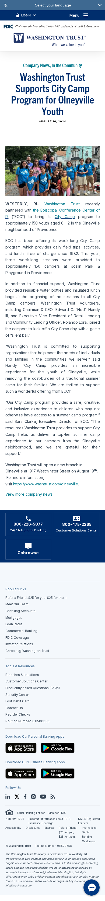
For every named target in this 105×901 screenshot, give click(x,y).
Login (26, 15)
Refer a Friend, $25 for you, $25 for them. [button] (36, 598)
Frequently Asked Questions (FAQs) (32, 688)
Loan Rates (14, 624)
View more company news (28, 494)
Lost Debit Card (17, 701)
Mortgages (13, 618)
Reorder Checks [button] (17, 714)
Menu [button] (74, 15)
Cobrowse (28, 552)
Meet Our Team (17, 604)
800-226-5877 (28, 524)
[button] (21, 748)
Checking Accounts (20, 611)
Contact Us (14, 708)
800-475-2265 (77, 524)
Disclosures (33, 827)
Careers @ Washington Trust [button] (27, 651)
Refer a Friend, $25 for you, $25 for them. (68, 832)
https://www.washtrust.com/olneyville (45, 484)
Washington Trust (62, 204)
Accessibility (13, 827)
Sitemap (49, 827)
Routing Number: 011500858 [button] (27, 721)
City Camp (65, 216)
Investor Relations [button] (19, 644)
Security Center (17, 695)
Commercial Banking (21, 631)
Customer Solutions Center (26, 681)
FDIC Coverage (17, 638)
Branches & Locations (22, 675)
